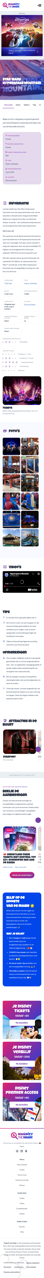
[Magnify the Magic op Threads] (26, 1152)
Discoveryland (29, 304)
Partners (22, 1227)
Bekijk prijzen (8, 867)
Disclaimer (7, 1267)
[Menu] (39, 5)
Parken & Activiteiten (26, 72)
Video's (27, 105)
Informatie (8, 105)
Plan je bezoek (13, 72)
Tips (34, 105)
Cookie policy (19, 1267)
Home (4, 72)
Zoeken (22, 1214)
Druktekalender (22, 1208)
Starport (9, 757)
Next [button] (38, 749)
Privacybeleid (31, 1267)
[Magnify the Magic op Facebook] (17, 1152)
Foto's (18, 105)
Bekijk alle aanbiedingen (22, 875)
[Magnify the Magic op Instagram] (21, 1152)
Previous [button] (6, 749)
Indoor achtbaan (30, 283)
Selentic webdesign (32, 1263)
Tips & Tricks (22, 1175)
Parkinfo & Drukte (22, 1180)
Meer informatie (20, 867)
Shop (22, 1232)
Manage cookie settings (12, 1272)
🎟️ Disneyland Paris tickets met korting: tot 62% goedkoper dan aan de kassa (19, 858)
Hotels (22, 1203)
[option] (20, 746)
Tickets (7, 408)
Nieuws (22, 1185)
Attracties (5, 74)
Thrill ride (8, 283)
